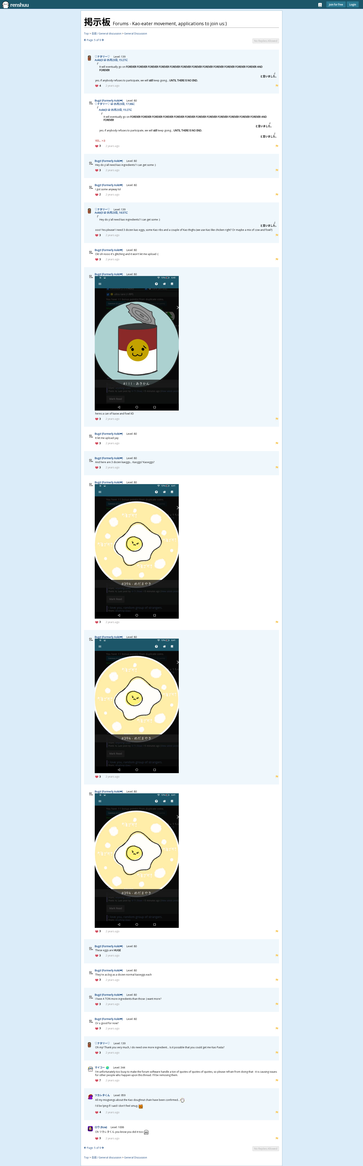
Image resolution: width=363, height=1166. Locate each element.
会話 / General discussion (106, 33)
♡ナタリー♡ (102, 56)
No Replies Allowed (265, 41)
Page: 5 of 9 (94, 40)
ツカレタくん (102, 1095)
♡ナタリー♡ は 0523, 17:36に (115, 104)
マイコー (100, 1067)
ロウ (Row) (101, 1127)
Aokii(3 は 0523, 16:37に (111, 212)
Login (352, 4)
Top (86, 33)
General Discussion (135, 33)
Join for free (336, 4)
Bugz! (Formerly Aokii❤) (109, 100)
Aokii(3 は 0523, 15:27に (111, 60)
